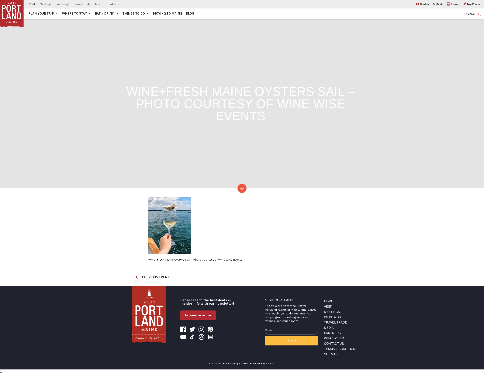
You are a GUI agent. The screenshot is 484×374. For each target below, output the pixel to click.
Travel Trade (83, 4)
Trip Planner (474, 4)
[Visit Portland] (12, 9)
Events (455, 4)
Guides (424, 4)
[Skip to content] (242, 188)
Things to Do (134, 13)
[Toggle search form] (479, 14)
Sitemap (330, 354)
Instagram (201, 329)
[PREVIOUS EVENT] (137, 277)
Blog (190, 13)
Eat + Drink (104, 13)
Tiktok (192, 337)
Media (99, 4)
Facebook (183, 329)
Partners (113, 4)
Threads (201, 337)
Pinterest (210, 329)
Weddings (63, 4)
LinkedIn (210, 337)
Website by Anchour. (264, 363)
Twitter (192, 329)
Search (291, 340)
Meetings (46, 4)
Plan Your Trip (41, 13)
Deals (439, 4)
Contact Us (334, 343)
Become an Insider (198, 315)
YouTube (183, 337)
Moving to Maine (167, 13)
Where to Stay (74, 13)
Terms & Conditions (341, 349)
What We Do (334, 338)
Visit (32, 4)
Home (328, 301)
